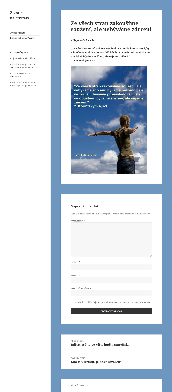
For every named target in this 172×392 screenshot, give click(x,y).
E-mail (76, 275)
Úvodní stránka (17, 32)
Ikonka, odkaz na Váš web (22, 38)
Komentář (78, 220)
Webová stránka (81, 288)
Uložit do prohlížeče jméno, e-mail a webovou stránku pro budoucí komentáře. (113, 302)
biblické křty (29, 82)
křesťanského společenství (21, 75)
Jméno (75, 262)
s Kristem (21, 58)
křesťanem (15, 67)
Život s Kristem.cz (20, 15)
